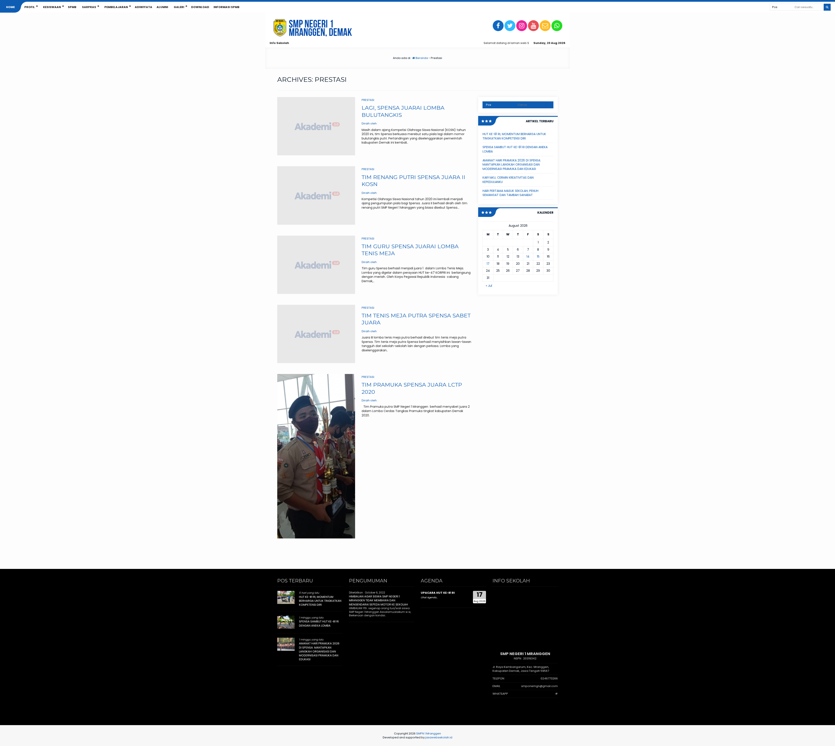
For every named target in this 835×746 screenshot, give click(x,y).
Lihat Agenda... (429, 597)
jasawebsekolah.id (438, 737)
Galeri (179, 7)
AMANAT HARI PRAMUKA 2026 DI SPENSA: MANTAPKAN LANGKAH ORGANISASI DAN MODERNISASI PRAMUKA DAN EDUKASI (512, 164)
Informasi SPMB (226, 7)
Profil (29, 7)
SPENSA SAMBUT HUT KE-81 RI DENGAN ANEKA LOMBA (515, 149)
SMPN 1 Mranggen (428, 733)
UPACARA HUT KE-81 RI (438, 593)
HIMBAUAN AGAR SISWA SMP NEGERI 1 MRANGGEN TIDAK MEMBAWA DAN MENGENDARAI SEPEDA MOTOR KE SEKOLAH (378, 600)
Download (200, 7)
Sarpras (89, 7)
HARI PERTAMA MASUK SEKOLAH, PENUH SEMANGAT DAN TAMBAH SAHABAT (510, 193)
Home (10, 7)
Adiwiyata (143, 7)
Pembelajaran (116, 7)
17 (488, 264)
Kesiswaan (52, 7)
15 (538, 256)
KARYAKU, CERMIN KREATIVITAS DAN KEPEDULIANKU (508, 179)
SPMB (72, 7)
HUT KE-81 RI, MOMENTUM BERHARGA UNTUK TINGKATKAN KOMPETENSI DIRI (514, 136)
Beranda (421, 58)
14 (527, 256)
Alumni (162, 7)
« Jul (489, 285)
